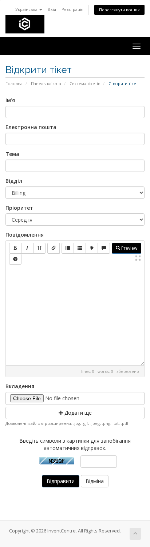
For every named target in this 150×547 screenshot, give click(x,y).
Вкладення (19, 386)
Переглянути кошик (119, 9)
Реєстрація (72, 9)
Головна (14, 83)
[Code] (92, 248)
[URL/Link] (53, 248)
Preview (128, 248)
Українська (27, 9)
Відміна (95, 481)
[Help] (15, 259)
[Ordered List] (80, 248)
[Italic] (27, 248)
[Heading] (39, 248)
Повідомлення (24, 234)
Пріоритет (19, 207)
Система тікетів (85, 83)
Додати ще (77, 412)
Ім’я (10, 100)
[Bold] (15, 248)
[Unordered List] (68, 248)
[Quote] (104, 248)
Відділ (13, 180)
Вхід (52, 9)
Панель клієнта (46, 83)
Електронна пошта (30, 127)
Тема (12, 153)
